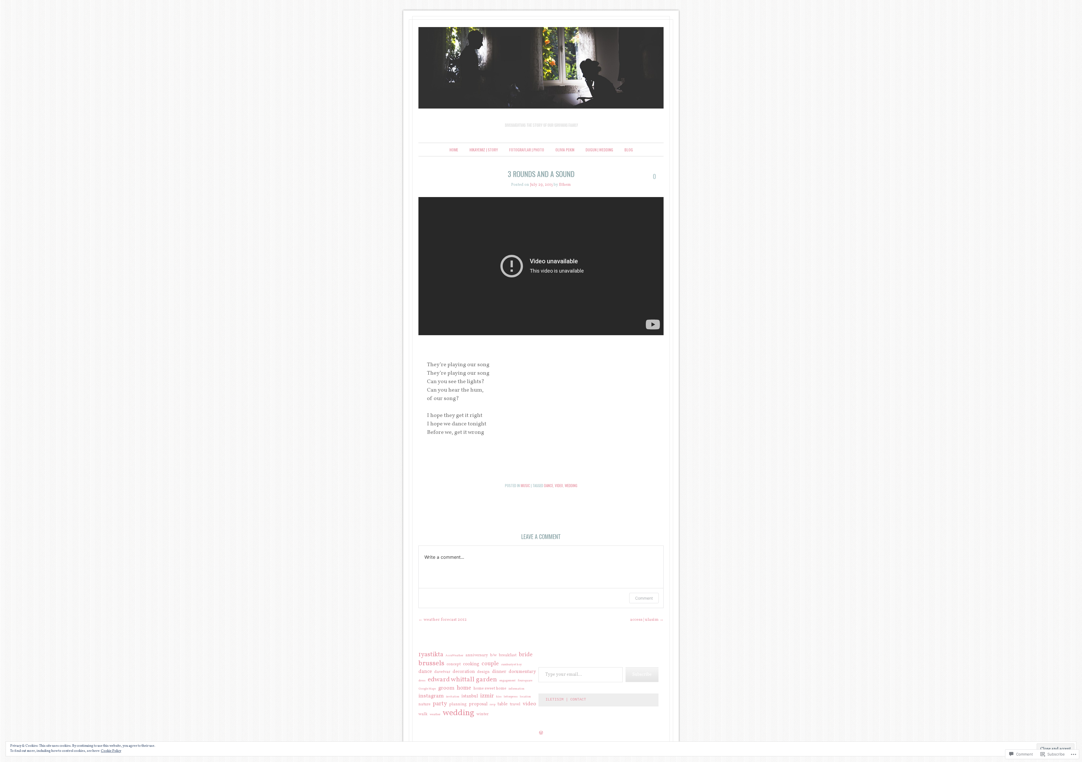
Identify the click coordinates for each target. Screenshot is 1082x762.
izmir (487, 696)
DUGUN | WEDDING (599, 150)
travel (515, 704)
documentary (522, 672)
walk (422, 714)
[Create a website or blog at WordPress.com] (541, 733)
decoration (464, 672)
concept (454, 664)
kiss (499, 697)
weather (435, 715)
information (516, 689)
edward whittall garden (462, 679)
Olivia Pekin (564, 150)
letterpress (511, 697)
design (483, 672)
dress (421, 681)
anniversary (476, 655)
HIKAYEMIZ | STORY (483, 150)
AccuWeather (454, 656)
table (502, 704)
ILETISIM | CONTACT (566, 699)
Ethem (565, 184)
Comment (644, 598)
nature (424, 704)
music (525, 485)
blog (628, 150)
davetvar (442, 672)
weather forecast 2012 (442, 620)
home (464, 688)
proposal (478, 704)
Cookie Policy (111, 751)
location (525, 697)
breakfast (507, 655)
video (559, 485)
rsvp (492, 705)
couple (490, 664)
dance (548, 485)
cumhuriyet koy (511, 665)
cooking (471, 664)
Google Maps (427, 689)
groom (446, 688)
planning (458, 704)
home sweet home (489, 688)
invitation (452, 697)
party (440, 704)
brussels (431, 663)
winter (482, 714)
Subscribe (642, 675)
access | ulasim (647, 620)
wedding (571, 485)
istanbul (470, 696)
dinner (499, 672)
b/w (493, 655)
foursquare (525, 681)
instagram (431, 696)
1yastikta (430, 654)
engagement (507, 681)
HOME (453, 150)
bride (526, 655)
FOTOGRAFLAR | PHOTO (526, 150)
